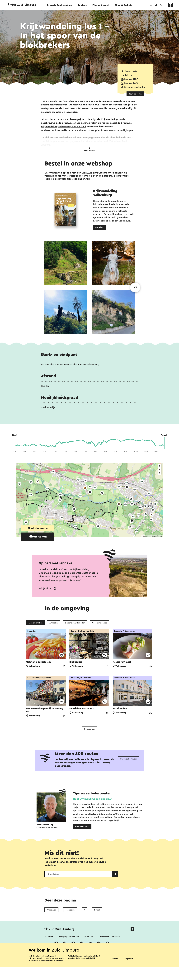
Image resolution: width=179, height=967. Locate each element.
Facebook (70, 910)
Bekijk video (46, 588)
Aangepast (128, 959)
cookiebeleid (90, 958)
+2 (135, 287)
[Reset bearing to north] (159, 473)
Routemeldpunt (82, 826)
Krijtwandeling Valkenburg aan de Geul (63, 126)
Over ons (89, 937)
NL (161, 5)
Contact (49, 937)
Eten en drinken (35, 623)
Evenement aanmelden (109, 937)
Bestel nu (99, 227)
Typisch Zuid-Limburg (59, 5)
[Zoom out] (159, 469)
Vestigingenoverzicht (69, 937)
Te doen (82, 5)
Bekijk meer (89, 729)
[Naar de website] (64, 666)
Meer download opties (134, 87)
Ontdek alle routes (128, 759)
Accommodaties (99, 623)
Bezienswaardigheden (75, 623)
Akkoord (114, 959)
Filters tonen (38, 536)
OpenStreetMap (148, 536)
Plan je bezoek (100, 5)
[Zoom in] (159, 466)
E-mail (97, 910)
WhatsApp (51, 910)
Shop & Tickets (123, 5)
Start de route (135, 94)
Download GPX (131, 83)
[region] (89, 500)
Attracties (53, 623)
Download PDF (131, 79)
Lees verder (89, 150)
